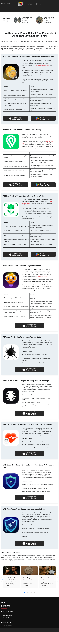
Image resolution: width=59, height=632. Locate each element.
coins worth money (7, 622)
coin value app (6, 619)
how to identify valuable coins (42, 65)
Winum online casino (7, 625)
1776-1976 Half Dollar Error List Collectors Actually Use (27, 19)
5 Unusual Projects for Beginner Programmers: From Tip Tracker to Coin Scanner (29, 582)
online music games (42, 276)
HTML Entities (45, 578)
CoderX (25, 20)
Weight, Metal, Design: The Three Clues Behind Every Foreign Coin (49, 19)
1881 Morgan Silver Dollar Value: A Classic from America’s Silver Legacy (11, 582)
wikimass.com (38, 630)
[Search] (57, 10)
